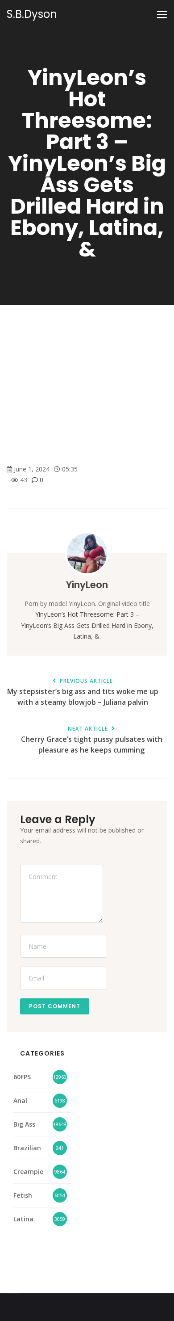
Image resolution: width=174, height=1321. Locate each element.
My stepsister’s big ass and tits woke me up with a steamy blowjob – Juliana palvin (82, 692)
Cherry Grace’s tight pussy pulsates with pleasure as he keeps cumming (91, 740)
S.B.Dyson (32, 14)
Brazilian (27, 1148)
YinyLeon (87, 584)
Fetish (22, 1195)
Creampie (28, 1171)
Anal (20, 1100)
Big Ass (24, 1124)
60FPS (22, 1077)
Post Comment (54, 1006)
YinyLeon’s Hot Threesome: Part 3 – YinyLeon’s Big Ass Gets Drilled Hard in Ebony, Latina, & (87, 625)
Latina (23, 1219)
